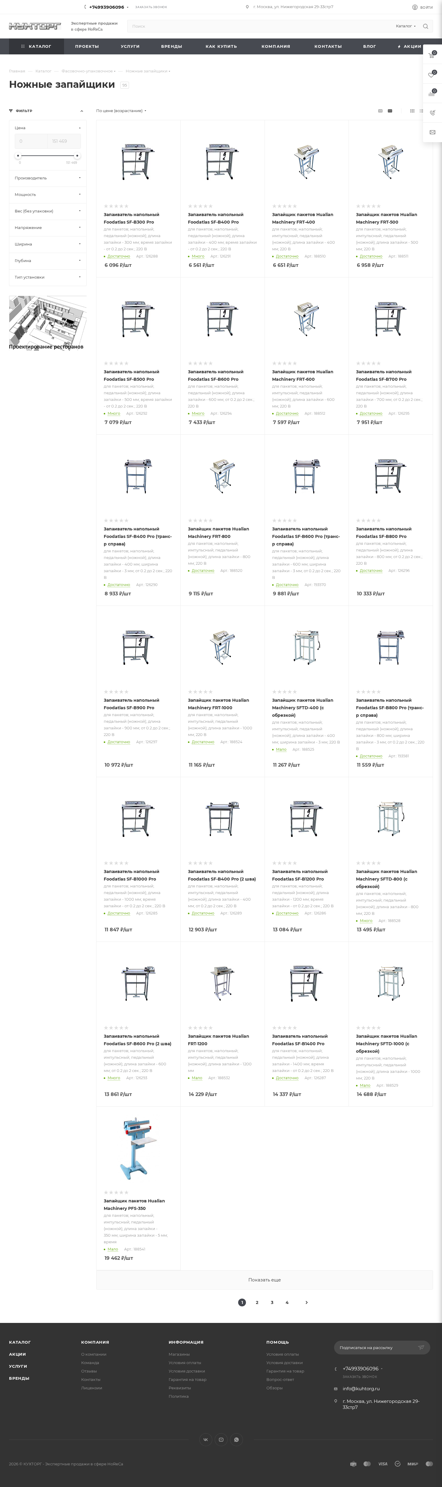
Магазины (179, 1354)
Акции (17, 1354)
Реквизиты (180, 1387)
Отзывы (89, 1371)
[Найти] (425, 26)
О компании (93, 1354)
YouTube (221, 1439)
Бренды (19, 1378)
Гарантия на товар (188, 1379)
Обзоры (274, 1387)
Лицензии (91, 1387)
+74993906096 (106, 7)
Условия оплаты (185, 1362)
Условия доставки (187, 1371)
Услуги (18, 1366)
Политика (179, 1396)
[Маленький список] (380, 111)
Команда (90, 1362)
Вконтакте (205, 1439)
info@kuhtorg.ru (361, 1388)
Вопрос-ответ (280, 1379)
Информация (186, 1342)
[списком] (422, 111)
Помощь (277, 1342)
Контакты (90, 1379)
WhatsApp (236, 1439)
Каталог (20, 1342)
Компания (95, 1342)
